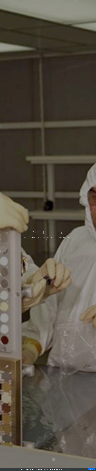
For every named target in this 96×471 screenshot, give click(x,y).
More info (67, 469)
